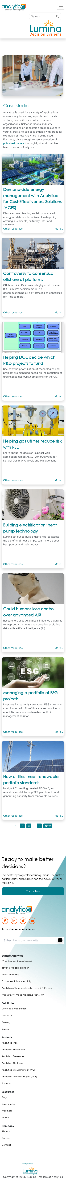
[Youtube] (32, 921)
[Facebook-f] (5, 921)
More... (59, 228)
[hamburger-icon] (60, 7)
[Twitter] (23, 921)
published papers (13, 143)
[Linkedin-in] (14, 921)
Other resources (13, 228)
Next (48, 826)
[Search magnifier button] (57, 16)
